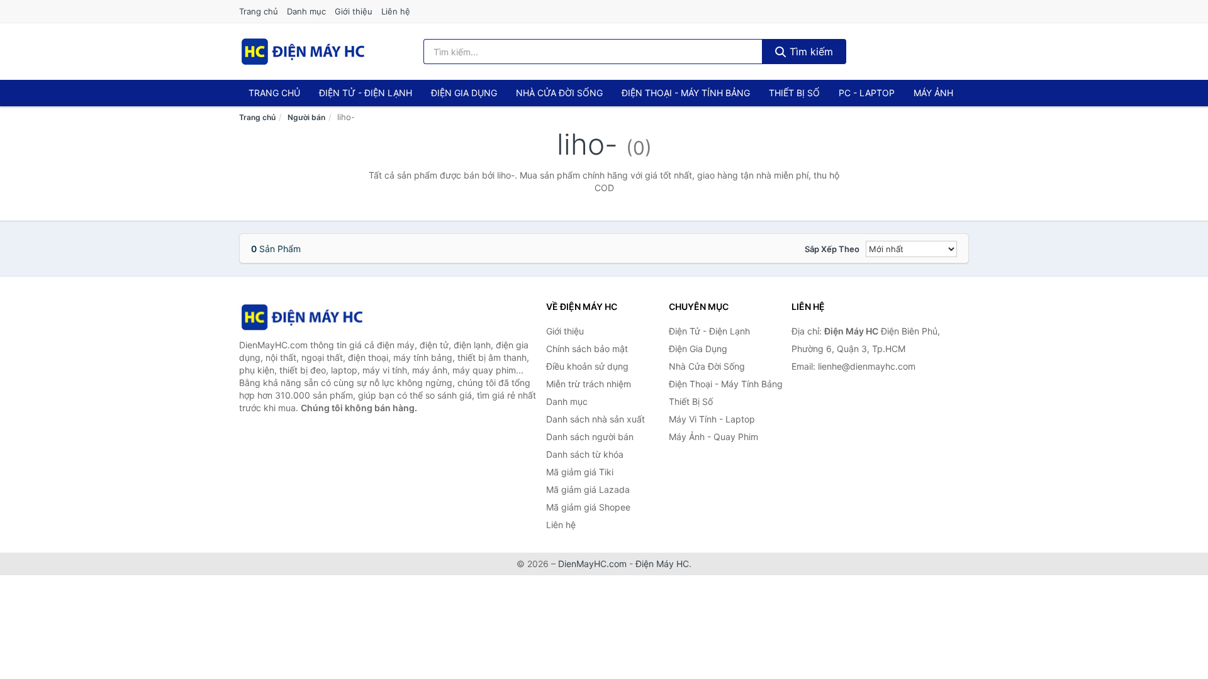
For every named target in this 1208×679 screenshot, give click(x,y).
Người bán (306, 117)
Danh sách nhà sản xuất (595, 419)
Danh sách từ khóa (585, 454)
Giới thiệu (353, 11)
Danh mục (306, 11)
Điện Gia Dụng (464, 92)
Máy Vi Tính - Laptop (712, 419)
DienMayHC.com (592, 563)
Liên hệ (395, 11)
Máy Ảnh (933, 92)
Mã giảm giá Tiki (579, 471)
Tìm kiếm (809, 51)
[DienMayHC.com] (303, 51)
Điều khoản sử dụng (587, 366)
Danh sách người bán (590, 436)
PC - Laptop (867, 92)
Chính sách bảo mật (587, 348)
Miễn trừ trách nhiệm (588, 383)
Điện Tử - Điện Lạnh (365, 92)
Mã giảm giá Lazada (588, 489)
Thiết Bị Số (794, 92)
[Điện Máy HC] (302, 317)
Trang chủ (258, 11)
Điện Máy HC (662, 563)
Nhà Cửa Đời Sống (559, 92)
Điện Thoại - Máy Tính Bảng (686, 92)
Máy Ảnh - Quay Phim (713, 436)
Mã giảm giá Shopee (588, 507)
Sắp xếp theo (832, 249)
